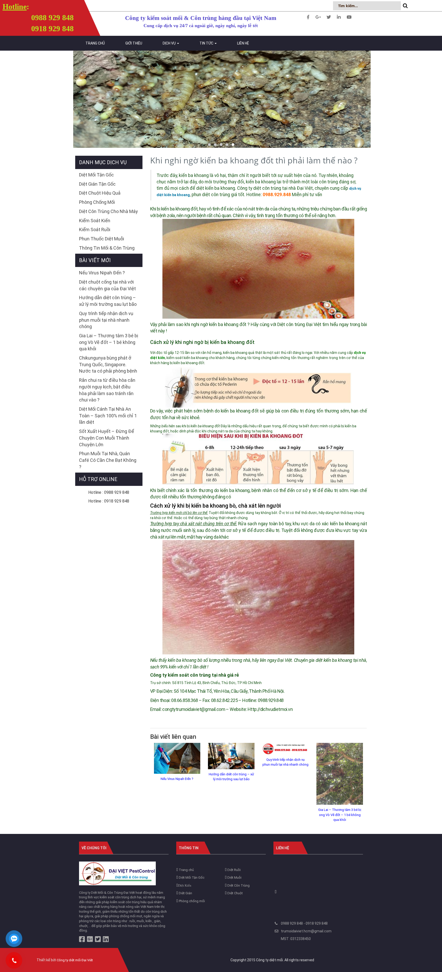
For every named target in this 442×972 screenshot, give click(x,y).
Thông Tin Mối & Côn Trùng (107, 248)
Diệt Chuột (235, 893)
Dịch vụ (169, 43)
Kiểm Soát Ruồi (94, 229)
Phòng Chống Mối (97, 202)
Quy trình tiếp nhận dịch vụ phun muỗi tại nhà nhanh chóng (285, 762)
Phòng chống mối (191, 901)
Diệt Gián (185, 893)
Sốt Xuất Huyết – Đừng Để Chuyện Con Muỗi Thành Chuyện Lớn (106, 438)
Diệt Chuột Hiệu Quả (99, 193)
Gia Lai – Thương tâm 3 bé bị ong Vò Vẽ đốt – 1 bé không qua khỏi (339, 815)
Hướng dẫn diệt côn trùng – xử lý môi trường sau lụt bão (231, 776)
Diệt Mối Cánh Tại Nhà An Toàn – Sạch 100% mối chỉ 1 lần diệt (108, 415)
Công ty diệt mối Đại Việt (75, 960)
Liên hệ (243, 43)
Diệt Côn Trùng (238, 885)
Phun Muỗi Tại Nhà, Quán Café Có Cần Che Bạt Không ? (107, 460)
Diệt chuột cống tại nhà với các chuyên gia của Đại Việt (107, 285)
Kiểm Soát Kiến (94, 220)
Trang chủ (95, 43)
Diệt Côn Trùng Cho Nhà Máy (108, 211)
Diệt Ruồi (234, 870)
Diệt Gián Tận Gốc (97, 184)
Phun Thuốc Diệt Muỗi (101, 238)
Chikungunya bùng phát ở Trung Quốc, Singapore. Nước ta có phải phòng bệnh (108, 364)
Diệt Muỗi (234, 877)
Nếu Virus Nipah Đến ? (177, 779)
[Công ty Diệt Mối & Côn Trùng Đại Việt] (117, 873)
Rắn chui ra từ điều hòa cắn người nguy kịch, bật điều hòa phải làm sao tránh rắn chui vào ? (107, 390)
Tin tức (207, 43)
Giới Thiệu (133, 43)
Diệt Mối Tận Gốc (96, 174)
